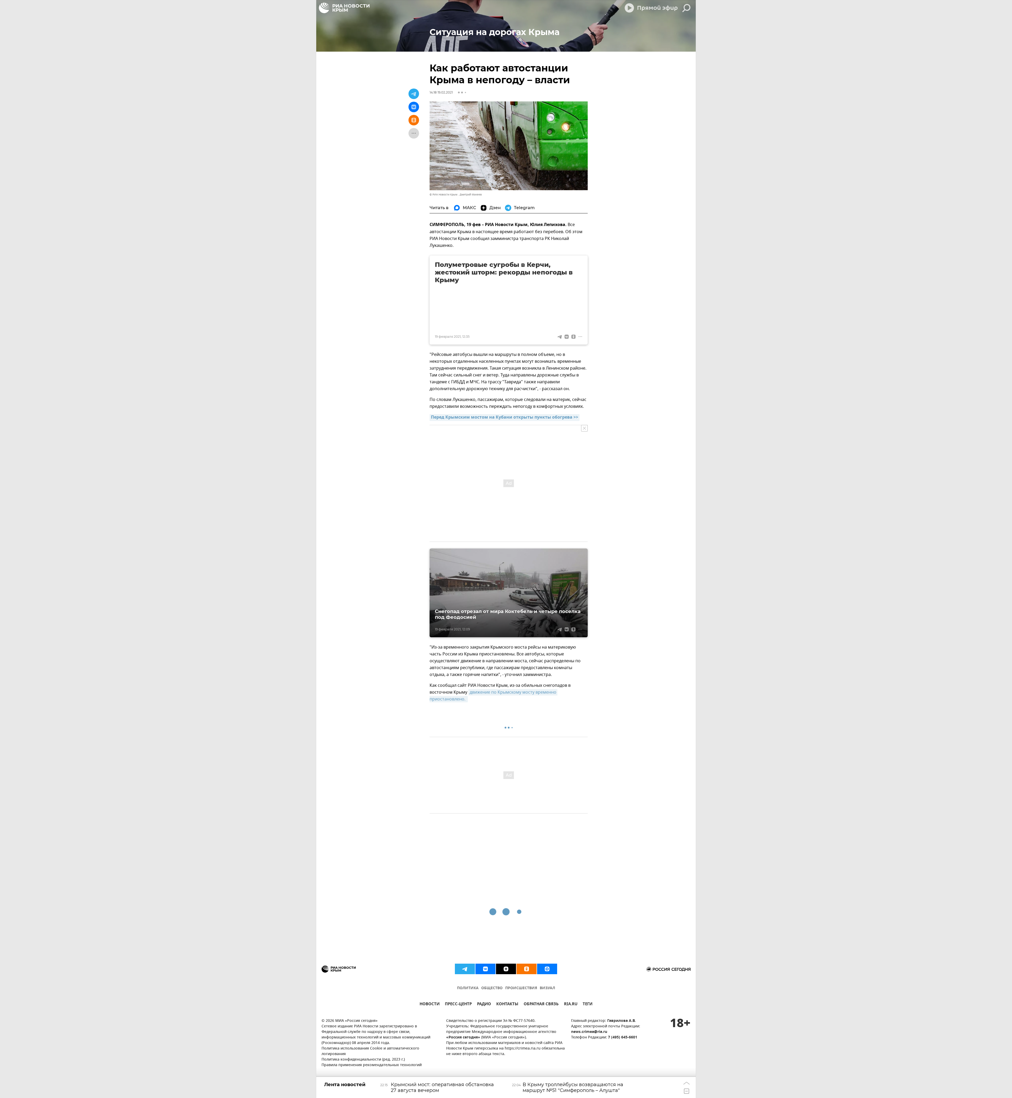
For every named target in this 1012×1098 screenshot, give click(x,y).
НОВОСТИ (430, 1005)
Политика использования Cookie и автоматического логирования (370, 1051)
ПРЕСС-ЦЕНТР (458, 1005)
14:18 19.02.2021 (441, 92)
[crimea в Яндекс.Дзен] (506, 969)
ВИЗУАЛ (547, 988)
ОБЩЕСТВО (492, 988)
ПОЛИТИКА (468, 988)
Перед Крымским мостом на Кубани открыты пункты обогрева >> (504, 417)
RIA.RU (570, 1005)
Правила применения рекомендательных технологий (372, 1065)
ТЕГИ (587, 1005)
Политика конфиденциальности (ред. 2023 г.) (363, 1060)
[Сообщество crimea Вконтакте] (485, 969)
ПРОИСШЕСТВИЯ (521, 988)
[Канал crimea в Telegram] (465, 969)
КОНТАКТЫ (507, 1005)
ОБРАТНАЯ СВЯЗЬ (541, 1005)
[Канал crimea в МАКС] (547, 969)
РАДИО (484, 1005)
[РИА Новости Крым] (344, 8)
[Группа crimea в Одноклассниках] (527, 969)
